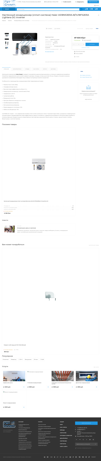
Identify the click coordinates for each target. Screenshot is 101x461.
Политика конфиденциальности (84, 448)
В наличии (5, 359)
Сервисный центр (42, 445)
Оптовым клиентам (66, 435)
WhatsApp (89, 439)
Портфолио (63, 441)
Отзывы (27, 69)
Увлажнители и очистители (25, 442)
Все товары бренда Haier (86, 77)
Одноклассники (86, 439)
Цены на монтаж (42, 424)
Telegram (79, 439)
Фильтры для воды (23, 438)
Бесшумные (28, 359)
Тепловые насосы (23, 440)
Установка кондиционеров (44, 426)
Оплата (45, 69)
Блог (61, 424)
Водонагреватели (23, 429)
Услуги (40, 421)
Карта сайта (63, 446)
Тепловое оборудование (24, 427)
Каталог (21, 421)
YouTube (83, 439)
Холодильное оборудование (25, 431)
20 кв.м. (36, 359)
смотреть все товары (94, 245)
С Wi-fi (20, 359)
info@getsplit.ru (80, 1)
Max (93, 439)
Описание (6, 69)
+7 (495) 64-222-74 (67, 1)
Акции (62, 421)
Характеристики (17, 69)
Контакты (63, 443)
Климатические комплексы (25, 444)
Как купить (36, 69)
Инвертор (13, 359)
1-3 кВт (42, 359)
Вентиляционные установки (25, 445)
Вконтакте (76, 439)
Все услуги (96, 367)
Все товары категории (85, 75)
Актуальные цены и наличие (26, 228)
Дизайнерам (64, 438)
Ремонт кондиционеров (43, 440)
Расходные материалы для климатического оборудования (25, 435)
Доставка (53, 69)
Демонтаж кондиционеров (44, 431)
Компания (63, 432)
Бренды (62, 430)
